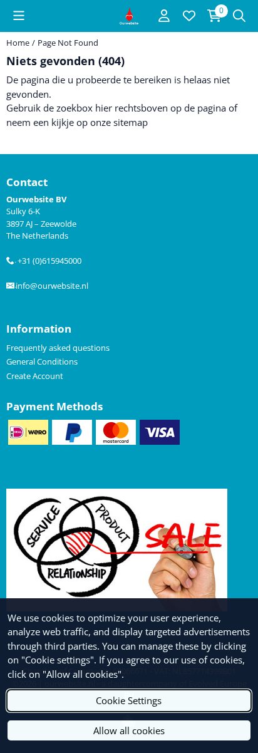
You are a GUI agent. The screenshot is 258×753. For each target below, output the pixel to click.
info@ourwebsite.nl (51, 285)
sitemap (130, 122)
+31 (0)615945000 (47, 260)
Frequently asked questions (58, 347)
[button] (18, 15)
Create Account (34, 376)
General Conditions (42, 361)
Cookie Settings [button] (129, 700)
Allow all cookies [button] (129, 730)
